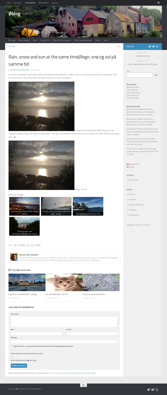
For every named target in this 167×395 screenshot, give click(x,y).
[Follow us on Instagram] (157, 46)
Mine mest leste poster (83, 40)
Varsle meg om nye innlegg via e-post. (24, 360)
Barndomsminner (133, 87)
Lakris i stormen (132, 90)
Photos (12, 46)
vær (32, 245)
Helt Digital (132, 210)
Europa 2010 (45, 40)
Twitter (97, 40)
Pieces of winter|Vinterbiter (94, 294)
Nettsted (14, 338)
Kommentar (15, 314)
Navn (13, 330)
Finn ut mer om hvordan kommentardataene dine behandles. (73, 373)
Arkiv (105, 40)
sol (28, 245)
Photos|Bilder (30, 3)
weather (38, 245)
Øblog (14, 13)
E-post (69, 330)
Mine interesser (24, 40)
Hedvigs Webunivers (136, 205)
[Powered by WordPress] (17, 389)
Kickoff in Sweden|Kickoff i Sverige (23, 294)
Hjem (9, 3)
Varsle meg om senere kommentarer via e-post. (27, 353)
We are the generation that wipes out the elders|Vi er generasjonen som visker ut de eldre (141, 112)
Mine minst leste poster (62, 40)
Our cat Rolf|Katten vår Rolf (57, 294)
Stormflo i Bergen (133, 98)
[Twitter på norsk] (153, 46)
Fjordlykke (132, 199)
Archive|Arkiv (44, 3)
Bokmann (132, 194)
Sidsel (129, 149)
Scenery (55, 3)
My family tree (134, 180)
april (15, 245)
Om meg (17, 3)
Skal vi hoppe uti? (133, 95)
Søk (128, 71)
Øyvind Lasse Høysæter (20, 70)
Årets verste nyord (133, 93)
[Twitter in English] (149, 46)
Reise (35, 40)
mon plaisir (22, 245)
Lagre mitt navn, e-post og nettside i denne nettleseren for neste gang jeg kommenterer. (43, 346)
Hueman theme (36, 389)
